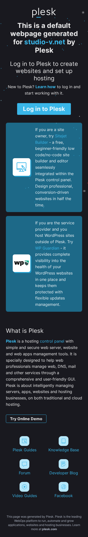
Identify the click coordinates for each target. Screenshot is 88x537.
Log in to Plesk (44, 108)
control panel (52, 341)
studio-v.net (44, 42)
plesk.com (49, 529)
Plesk (11, 341)
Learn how (45, 86)
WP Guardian (47, 248)
